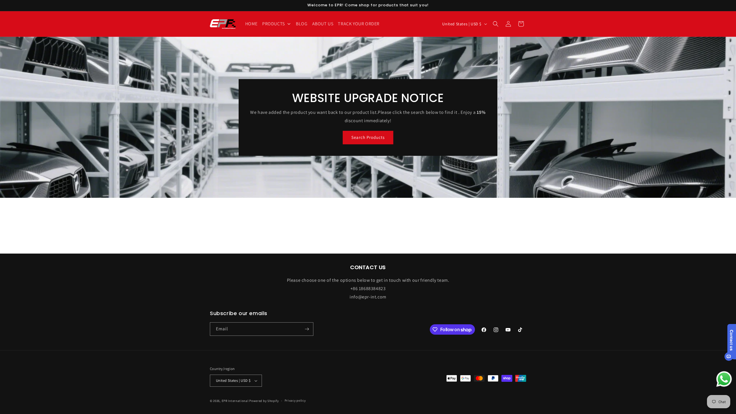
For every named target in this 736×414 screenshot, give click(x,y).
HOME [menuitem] (251, 24)
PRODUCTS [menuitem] (273, 24)
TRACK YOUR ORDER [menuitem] (358, 24)
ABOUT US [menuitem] (323, 24)
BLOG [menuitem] (301, 24)
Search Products (368, 137)
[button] (495, 24)
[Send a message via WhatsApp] (724, 379)
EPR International (235, 401)
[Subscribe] (306, 329)
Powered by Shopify (264, 401)
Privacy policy (295, 400)
